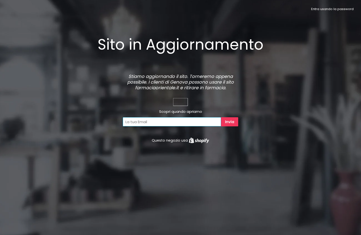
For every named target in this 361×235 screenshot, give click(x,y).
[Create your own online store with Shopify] (199, 140)
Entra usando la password (332, 9)
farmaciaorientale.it (157, 88)
